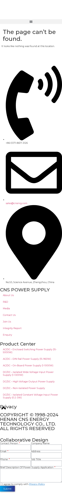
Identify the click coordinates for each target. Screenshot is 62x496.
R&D (5, 302)
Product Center (18, 344)
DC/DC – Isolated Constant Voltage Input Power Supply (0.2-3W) (30, 396)
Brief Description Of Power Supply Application (27, 467)
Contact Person (9, 443)
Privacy (8, 406)
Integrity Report (12, 328)
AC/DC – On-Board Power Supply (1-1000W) (28, 365)
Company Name (40, 443)
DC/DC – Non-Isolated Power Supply (24, 388)
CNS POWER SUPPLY (25, 289)
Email (3, 451)
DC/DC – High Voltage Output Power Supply (29, 381)
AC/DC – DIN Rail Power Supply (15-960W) (27, 359)
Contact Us (9, 315)
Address (35, 451)
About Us (8, 295)
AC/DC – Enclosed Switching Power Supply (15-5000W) (30, 351)
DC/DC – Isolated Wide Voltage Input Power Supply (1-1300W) (28, 373)
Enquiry (7, 334)
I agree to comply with (23, 484)
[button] (31, 21)
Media (6, 308)
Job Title (36, 459)
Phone (4, 459)
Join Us (7, 321)
